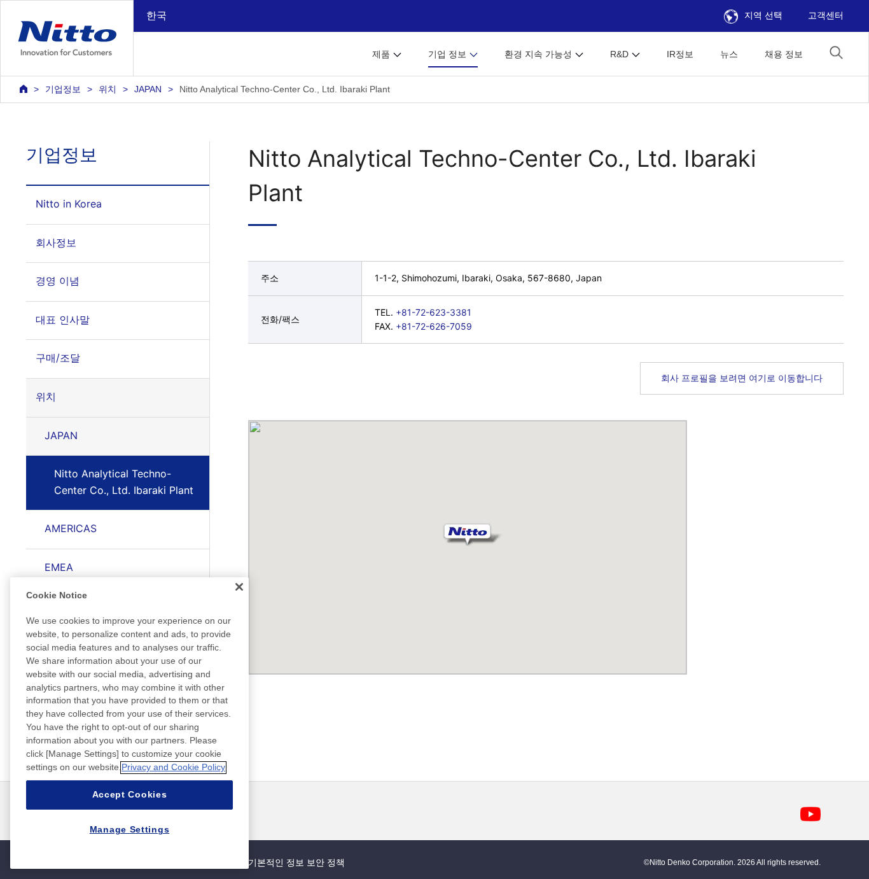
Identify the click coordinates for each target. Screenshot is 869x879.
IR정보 (680, 54)
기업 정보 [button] (447, 54)
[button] (836, 52)
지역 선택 (763, 15)
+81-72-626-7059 (434, 326)
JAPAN (148, 89)
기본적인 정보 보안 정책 (296, 862)
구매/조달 (58, 357)
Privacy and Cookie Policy (173, 768)
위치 (107, 89)
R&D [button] (619, 54)
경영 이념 (58, 280)
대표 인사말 (63, 319)
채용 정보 (784, 54)
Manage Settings (130, 829)
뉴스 (729, 54)
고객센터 (826, 15)
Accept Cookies (129, 795)
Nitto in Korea (69, 203)
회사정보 (56, 242)
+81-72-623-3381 (433, 312)
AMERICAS (71, 528)
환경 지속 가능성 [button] (538, 54)
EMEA (59, 567)
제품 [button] (381, 54)
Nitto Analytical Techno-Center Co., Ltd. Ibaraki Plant (123, 481)
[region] (129, 723)
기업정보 (63, 89)
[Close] (239, 587)
